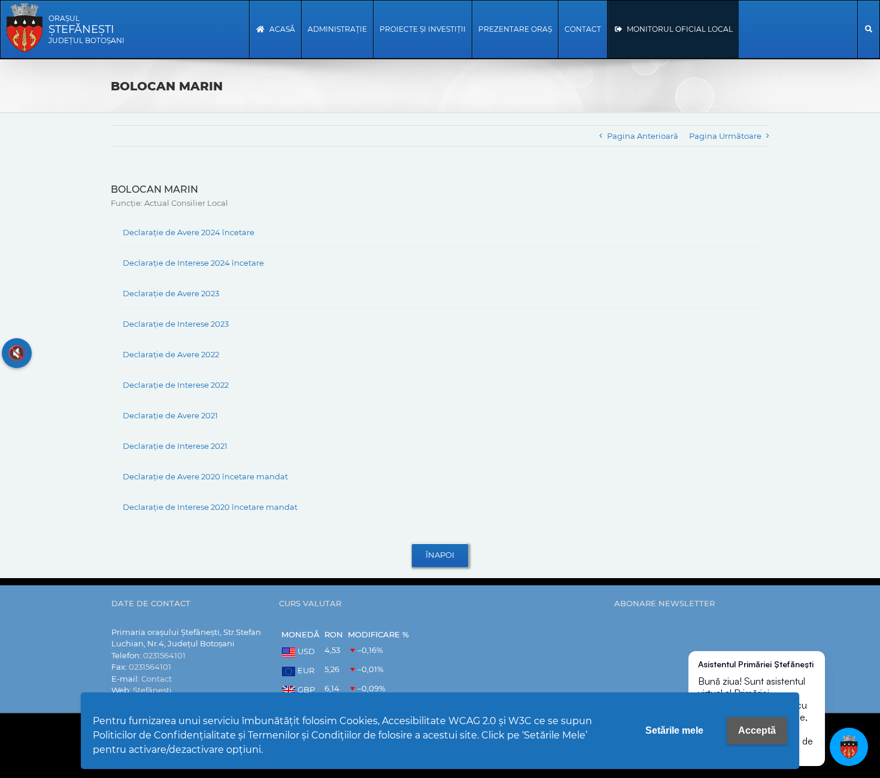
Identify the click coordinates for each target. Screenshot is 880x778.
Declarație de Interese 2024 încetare (193, 263)
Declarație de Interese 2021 (175, 446)
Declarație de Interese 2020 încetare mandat (210, 507)
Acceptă (757, 730)
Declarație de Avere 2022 (171, 354)
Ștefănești (152, 690)
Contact (156, 678)
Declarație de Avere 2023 (171, 293)
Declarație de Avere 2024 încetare (188, 232)
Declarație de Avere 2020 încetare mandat (205, 476)
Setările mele (674, 730)
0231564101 (164, 655)
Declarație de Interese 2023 (176, 324)
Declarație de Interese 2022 (176, 385)
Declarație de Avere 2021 (170, 415)
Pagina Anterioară (642, 136)
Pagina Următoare (725, 136)
